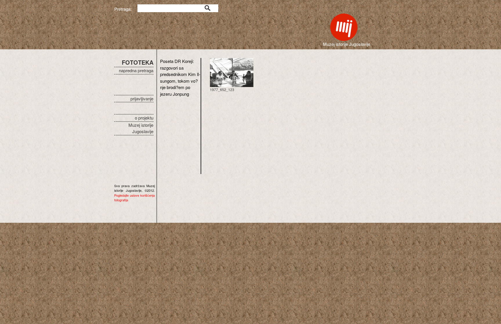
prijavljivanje (141, 98)
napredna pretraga (136, 70)
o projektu (144, 118)
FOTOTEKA (137, 62)
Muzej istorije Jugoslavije (140, 128)
